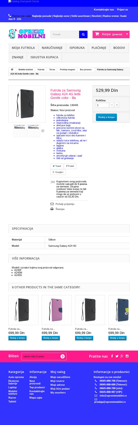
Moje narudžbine (60, 377)
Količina (101, 100)
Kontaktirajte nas (104, 9)
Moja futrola (23, 48)
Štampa (60, 209)
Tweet (58, 166)
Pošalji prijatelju (65, 204)
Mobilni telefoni (12, 392)
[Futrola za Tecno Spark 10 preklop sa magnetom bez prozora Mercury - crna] (23, 310)
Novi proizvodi (35, 382)
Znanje (18, 57)
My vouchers (58, 392)
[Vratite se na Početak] (12, 70)
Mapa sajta (35, 397)
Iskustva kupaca (44, 57)
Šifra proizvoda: (59, 105)
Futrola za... (14, 328)
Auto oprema (16, 377)
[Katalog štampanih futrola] (69, 3)
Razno (12, 397)
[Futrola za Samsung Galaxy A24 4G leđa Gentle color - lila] (20, 130)
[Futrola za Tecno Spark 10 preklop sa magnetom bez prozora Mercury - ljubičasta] (57, 310)
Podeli (70, 166)
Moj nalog (57, 372)
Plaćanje (99, 48)
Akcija (33, 377)
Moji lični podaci (60, 388)
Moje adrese (57, 384)
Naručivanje (52, 48)
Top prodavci (37, 387)
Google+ (59, 172)
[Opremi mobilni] (26, 34)
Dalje (42, 130)
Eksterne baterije (13, 382)
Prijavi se (122, 9)
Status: (54, 110)
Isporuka (77, 48)
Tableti (12, 401)
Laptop (12, 387)
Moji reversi (57, 381)
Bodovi (119, 48)
